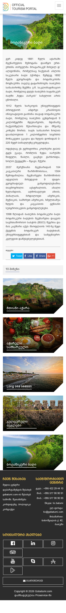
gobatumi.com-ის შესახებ (17, 494)
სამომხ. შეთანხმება (14, 499)
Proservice (41, 595)
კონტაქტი (8, 509)
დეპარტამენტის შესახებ (17, 489)
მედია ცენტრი (11, 484)
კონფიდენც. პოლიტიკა (17, 504)
